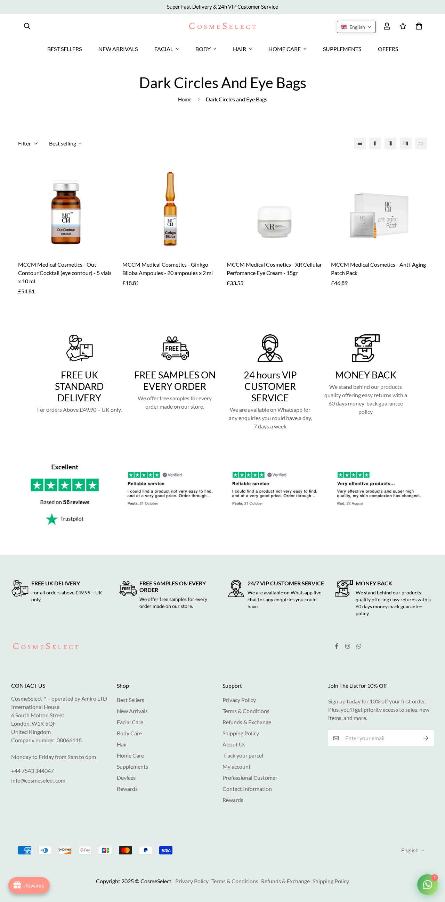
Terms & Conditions (245, 711)
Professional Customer (249, 777)
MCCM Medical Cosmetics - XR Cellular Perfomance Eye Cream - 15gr (274, 268)
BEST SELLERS (64, 48)
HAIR (239, 48)
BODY (203, 48)
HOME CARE (284, 48)
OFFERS (388, 48)
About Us (233, 744)
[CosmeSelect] (222, 26)
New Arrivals (132, 711)
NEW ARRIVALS (118, 48)
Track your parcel (242, 755)
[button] (356, 27)
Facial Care (130, 722)
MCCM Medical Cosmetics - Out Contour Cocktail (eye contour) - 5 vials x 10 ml (65, 272)
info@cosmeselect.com (38, 780)
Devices (126, 777)
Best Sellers (130, 699)
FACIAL (163, 48)
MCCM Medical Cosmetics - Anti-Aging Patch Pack (378, 268)
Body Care (129, 733)
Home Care (130, 755)
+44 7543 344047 (32, 770)
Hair (122, 744)
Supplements (132, 766)
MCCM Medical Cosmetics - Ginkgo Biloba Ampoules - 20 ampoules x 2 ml (167, 268)
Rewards (127, 788)
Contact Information (247, 788)
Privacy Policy (239, 699)
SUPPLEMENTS (342, 48)
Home (185, 99)
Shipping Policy (240, 733)
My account (236, 766)
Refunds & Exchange (246, 722)
